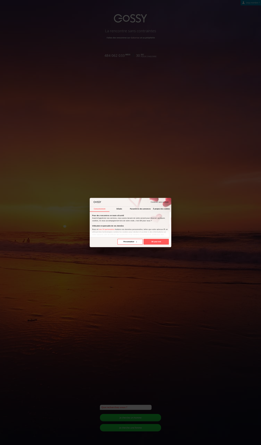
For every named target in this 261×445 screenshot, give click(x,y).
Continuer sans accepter (160, 202)
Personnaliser (128, 242)
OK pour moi (156, 242)
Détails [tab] (119, 209)
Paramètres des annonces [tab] (140, 209)
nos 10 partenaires (107, 229)
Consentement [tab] (99, 209)
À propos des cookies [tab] (161, 209)
